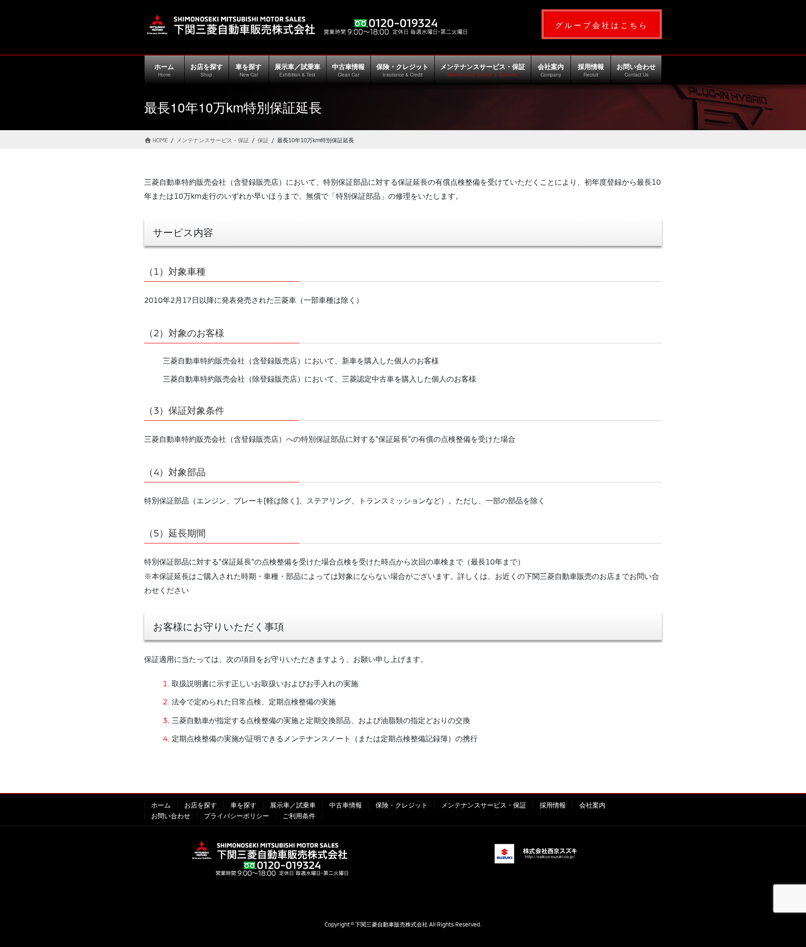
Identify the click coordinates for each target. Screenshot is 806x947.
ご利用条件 (299, 816)
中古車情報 (345, 805)
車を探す (243, 805)
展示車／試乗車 (293, 805)
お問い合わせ (170, 816)
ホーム (161, 805)
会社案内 (592, 805)
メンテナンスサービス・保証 (483, 805)
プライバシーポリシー (236, 816)
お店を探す (200, 805)
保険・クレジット (401, 805)
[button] (602, 24)
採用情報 (553, 805)
